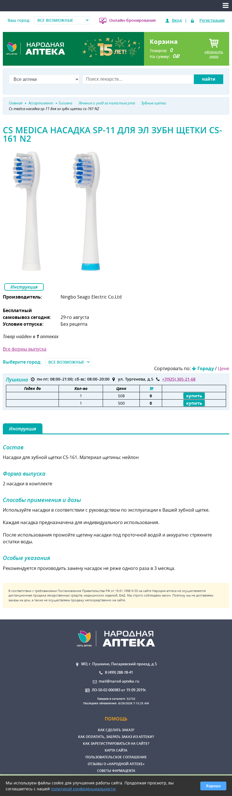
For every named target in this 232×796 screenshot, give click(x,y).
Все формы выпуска (24, 349)
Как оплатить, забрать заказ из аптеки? (116, 736)
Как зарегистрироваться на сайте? (116, 743)
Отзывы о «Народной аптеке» (116, 763)
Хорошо (213, 786)
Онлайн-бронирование (132, 20)
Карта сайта (116, 750)
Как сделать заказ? (116, 730)
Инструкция (24, 287)
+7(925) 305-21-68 (179, 379)
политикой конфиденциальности (83, 788)
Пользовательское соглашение (116, 757)
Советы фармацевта (116, 770)
